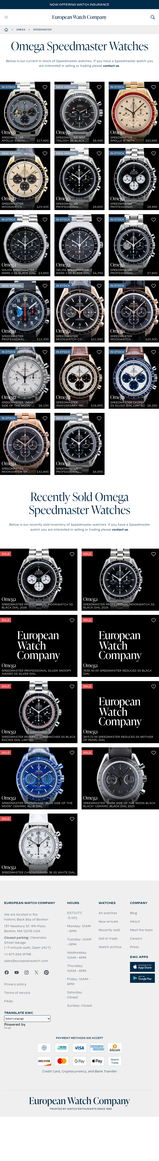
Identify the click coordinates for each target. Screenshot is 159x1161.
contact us (111, 65)
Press (134, 947)
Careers (136, 938)
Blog (133, 913)
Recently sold (109, 930)
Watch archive (110, 947)
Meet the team (141, 930)
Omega (20, 29)
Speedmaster (42, 29)
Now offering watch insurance (79, 4)
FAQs (8, 1001)
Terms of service (17, 992)
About (135, 921)
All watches (108, 913)
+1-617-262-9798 (17, 954)
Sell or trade (108, 938)
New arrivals (108, 921)
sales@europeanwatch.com (26, 961)
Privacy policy (15, 984)
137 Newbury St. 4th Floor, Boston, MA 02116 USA (25, 928)
